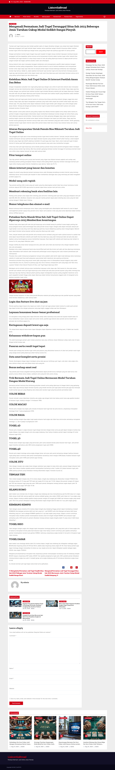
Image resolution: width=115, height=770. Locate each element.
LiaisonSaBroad (57, 7)
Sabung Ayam (46, 16)
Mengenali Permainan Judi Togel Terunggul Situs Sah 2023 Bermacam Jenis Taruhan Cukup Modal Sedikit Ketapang (62, 573)
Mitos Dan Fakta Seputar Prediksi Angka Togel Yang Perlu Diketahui (69, 605)
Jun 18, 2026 (26, 608)
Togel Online (79, 16)
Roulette (36, 16)
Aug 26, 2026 (40, 746)
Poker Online (26, 16)
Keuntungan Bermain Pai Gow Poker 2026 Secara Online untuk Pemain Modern (95, 86)
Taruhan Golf (57, 16)
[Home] (10, 17)
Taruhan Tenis (68, 16)
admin (18, 34)
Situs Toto (89, 128)
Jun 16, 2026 (26, 620)
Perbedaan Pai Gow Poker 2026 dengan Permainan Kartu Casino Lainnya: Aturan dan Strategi (95, 67)
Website (11, 688)
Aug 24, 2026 (89, 746)
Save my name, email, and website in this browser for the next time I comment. (34, 698)
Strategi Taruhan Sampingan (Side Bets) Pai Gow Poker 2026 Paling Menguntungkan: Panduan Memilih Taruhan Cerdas (45, 744)
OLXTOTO (18, 767)
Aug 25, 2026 (64, 746)
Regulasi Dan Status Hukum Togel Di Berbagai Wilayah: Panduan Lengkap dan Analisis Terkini (33, 605)
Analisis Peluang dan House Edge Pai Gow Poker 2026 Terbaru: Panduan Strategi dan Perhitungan (94, 744)
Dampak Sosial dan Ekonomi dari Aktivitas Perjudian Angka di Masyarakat (33, 616)
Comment (12, 635)
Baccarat (17, 16)
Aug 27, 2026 (15, 746)
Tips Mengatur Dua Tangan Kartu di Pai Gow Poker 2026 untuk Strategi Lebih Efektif (95, 104)
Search (89, 47)
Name (11, 668)
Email (11, 678)
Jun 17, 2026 (62, 608)
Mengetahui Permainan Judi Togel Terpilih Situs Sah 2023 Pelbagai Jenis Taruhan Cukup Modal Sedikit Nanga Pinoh (26, 573)
